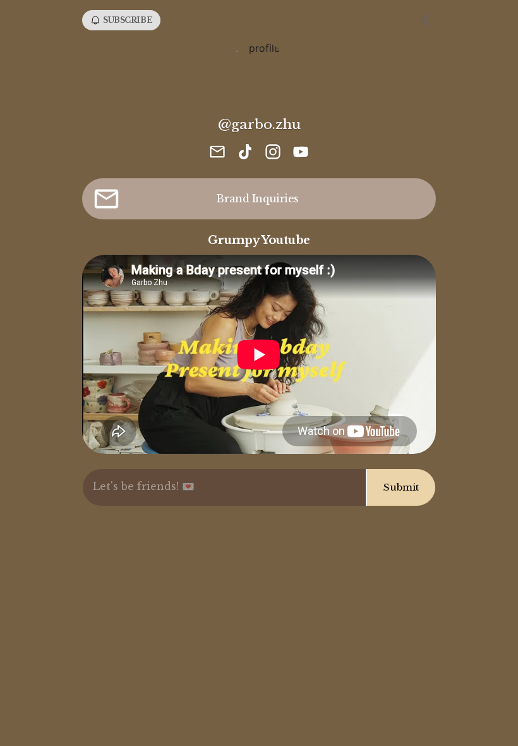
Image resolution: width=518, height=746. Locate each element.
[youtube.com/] (301, 153)
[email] (217, 153)
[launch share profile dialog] (426, 20)
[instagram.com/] (273, 153)
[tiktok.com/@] (245, 153)
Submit (401, 487)
